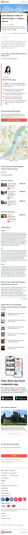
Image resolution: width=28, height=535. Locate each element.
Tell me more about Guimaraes (14, 433)
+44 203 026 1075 (5, 493)
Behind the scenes (14, 475)
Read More (24, 298)
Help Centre (3, 515)
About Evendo (13, 473)
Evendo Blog (4, 475)
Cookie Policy (17, 461)
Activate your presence (14, 120)
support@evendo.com (6, 495)
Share (5, 37)
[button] (14, 142)
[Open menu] (26, 1)
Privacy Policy (11, 525)
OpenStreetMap (4, 126)
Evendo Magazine (5, 478)
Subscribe (14, 455)
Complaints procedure (6, 518)
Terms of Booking (19, 525)
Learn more (17, 117)
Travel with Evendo (5, 473)
